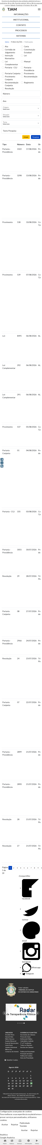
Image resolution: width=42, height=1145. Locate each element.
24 (12, 1086)
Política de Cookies (26, 1056)
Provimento (29, 73)
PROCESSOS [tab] (21, 30)
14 (27, 1081)
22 (31, 1083)
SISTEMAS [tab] (21, 36)
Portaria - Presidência (29, 69)
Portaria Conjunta (12, 73)
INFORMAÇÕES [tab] (21, 14)
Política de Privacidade (27, 1051)
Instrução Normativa (9, 57)
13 (24, 1081)
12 (20, 1081)
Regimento (29, 82)
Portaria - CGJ (11, 67)
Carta (26, 46)
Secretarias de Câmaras (27, 1035)
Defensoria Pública (26, 1039)
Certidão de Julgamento (10, 51)
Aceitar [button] (5, 1124)
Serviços (19, 1143)
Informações (28, 1143)
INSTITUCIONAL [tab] (21, 20)
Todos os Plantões (26, 1045)
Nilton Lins (8, 1049)
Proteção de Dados (26, 1053)
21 (27, 1083)
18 (16, 1083)
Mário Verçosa (9, 1039)
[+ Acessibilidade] (2, 466)
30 (9, 1088)
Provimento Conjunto (10, 78)
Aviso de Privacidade (26, 1058)
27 (24, 1086)
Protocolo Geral (25, 1037)
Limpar (26, 137)
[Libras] (2, 459)
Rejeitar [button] (14, 1124)
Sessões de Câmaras (26, 1047)
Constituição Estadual (29, 51)
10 (12, 1081)
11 (16, 1081)
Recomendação (30, 76)
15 (31, 1081)
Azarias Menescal (10, 1041)
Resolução (9, 88)
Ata (6, 46)
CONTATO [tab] (21, 25)
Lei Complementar (11, 63)
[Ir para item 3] (22, 1023)
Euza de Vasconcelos (11, 1043)
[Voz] (2, 462)
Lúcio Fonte (9, 1045)
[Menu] (39, 9)
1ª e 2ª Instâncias (25, 1043)
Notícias (12, 1143)
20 (24, 1083)
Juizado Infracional (11, 1047)
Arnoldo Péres (9, 1035)
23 (9, 1086)
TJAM (12, 9)
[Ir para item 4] (24, 1023)
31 (12, 1088)
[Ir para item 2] (20, 1023)
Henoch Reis (9, 1037)
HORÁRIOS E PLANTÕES (28, 1032)
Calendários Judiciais (26, 1041)
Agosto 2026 (13, 1067)
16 (9, 1083)
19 (20, 1083)
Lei (25, 55)
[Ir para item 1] (18, 1023)
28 (27, 1086)
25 (16, 1086)
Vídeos (37, 1143)
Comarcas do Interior (12, 1051)
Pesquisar (35, 137)
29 (31, 1086)
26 (20, 1086)
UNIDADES (9, 1032)
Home (5, 1143)
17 (12, 1083)
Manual (27, 61)
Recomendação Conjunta (11, 84)
